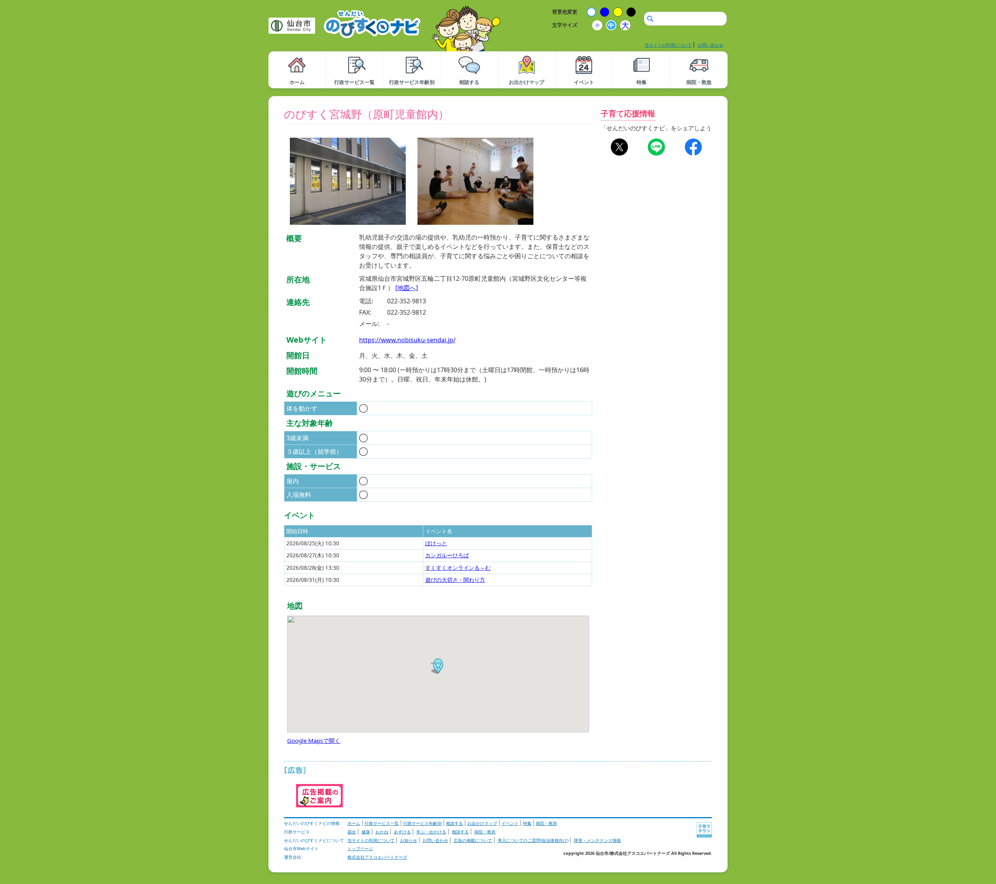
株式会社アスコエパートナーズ (377, 857)
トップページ (360, 848)
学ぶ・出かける (431, 832)
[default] (591, 12)
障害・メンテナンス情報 (597, 840)
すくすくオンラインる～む (458, 567)
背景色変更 (564, 11)
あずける (402, 832)
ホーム (353, 823)
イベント (510, 823)
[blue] (604, 12)
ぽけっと (436, 543)
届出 (351, 832)
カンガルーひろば (447, 555)
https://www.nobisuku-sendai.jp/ (407, 340)
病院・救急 (546, 823)
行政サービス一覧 (382, 823)
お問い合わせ (710, 45)
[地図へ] (406, 288)
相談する (454, 823)
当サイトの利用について (668, 45)
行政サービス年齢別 (422, 823)
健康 (365, 832)
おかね (381, 832)
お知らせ (408, 840)
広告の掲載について (473, 840)
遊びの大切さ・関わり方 (455, 579)
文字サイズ (564, 24)
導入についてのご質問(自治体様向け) (533, 840)
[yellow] (617, 12)
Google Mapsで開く (313, 740)
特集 (527, 823)
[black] (631, 12)
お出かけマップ (482, 823)
